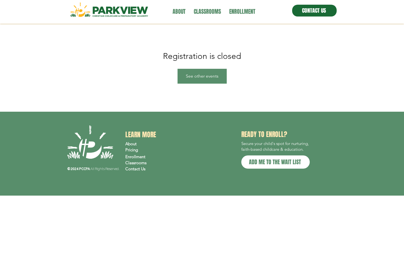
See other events (202, 76)
